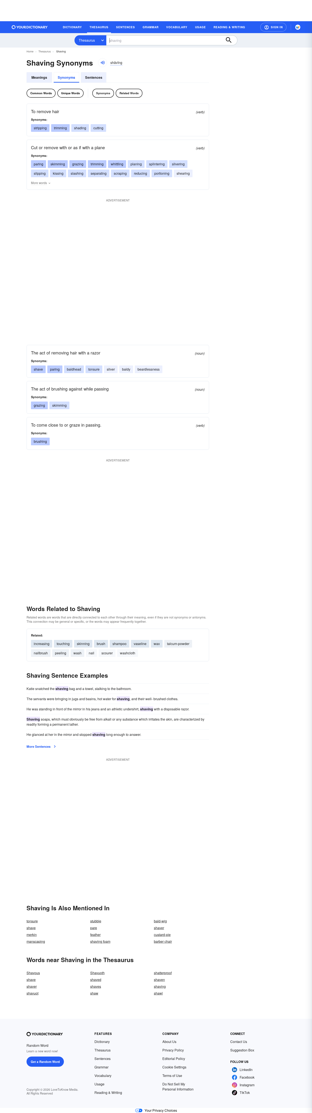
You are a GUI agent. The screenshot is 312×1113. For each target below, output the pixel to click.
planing (136, 164)
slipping (40, 173)
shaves (95, 986)
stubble (95, 921)
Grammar (101, 1067)
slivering (178, 164)
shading (80, 127)
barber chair (163, 941)
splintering (157, 164)
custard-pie (162, 934)
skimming (58, 164)
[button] (273, 27)
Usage (99, 1084)
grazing (77, 164)
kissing (58, 173)
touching (63, 643)
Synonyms (66, 77)
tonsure (32, 921)
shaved (95, 979)
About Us (169, 1041)
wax (157, 643)
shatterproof (163, 972)
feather (95, 934)
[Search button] (230, 40)
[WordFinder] (297, 27)
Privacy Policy (173, 1050)
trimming (60, 127)
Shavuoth (97, 972)
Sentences (93, 77)
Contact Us (238, 1041)
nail (91, 653)
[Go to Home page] (30, 27)
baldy (126, 369)
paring (38, 164)
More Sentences (39, 746)
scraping (120, 173)
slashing (77, 173)
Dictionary (102, 1041)
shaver (159, 927)
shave (38, 369)
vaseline (140, 643)
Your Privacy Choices (161, 1110)
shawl (158, 993)
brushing (40, 441)
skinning (83, 643)
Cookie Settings (174, 1067)
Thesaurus (87, 40)
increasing (41, 643)
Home (30, 51)
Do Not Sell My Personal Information (178, 1087)
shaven (159, 979)
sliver (111, 369)
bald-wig (160, 921)
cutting (98, 127)
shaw (94, 993)
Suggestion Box (242, 1050)
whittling (117, 164)
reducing (140, 173)
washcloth (127, 653)
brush (101, 643)
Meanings (39, 77)
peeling (60, 653)
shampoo (119, 643)
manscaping (36, 941)
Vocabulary (102, 1075)
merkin (32, 934)
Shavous (33, 972)
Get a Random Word (45, 1062)
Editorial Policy (173, 1058)
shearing (183, 173)
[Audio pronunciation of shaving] (102, 62)
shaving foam (100, 941)
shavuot (32, 993)
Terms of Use (172, 1075)
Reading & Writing (108, 1092)
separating (99, 173)
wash (77, 653)
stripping (40, 127)
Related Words (129, 93)
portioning (161, 173)
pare (93, 927)
